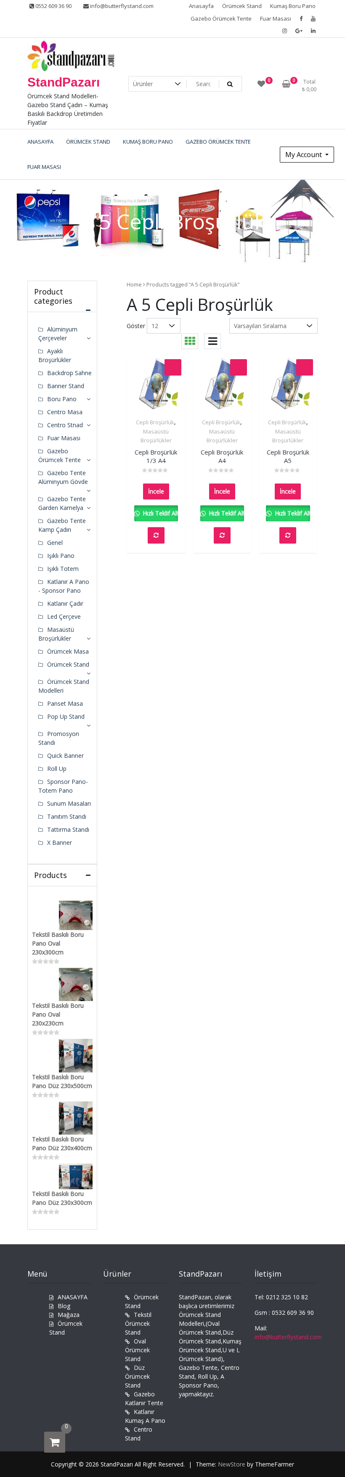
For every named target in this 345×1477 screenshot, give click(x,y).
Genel (55, 543)
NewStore (231, 1464)
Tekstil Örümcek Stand (138, 1323)
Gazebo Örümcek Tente (221, 18)
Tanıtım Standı (66, 816)
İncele (156, 491)
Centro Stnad (65, 425)
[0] (54, 1442)
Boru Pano (62, 399)
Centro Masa (64, 412)
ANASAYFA (73, 1297)
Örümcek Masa (68, 651)
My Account (304, 154)
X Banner (59, 842)
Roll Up (56, 769)
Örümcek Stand (242, 6)
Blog (64, 1306)
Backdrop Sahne (69, 373)
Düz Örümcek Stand (137, 1376)
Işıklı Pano (60, 556)
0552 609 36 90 (53, 6)
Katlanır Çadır (65, 603)
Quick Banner (65, 756)
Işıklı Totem (63, 569)
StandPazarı (63, 82)
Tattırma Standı (68, 829)
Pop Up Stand (66, 716)
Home (134, 284)
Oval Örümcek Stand (137, 1350)
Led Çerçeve (64, 616)
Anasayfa (201, 6)
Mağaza (69, 1315)
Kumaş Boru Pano (293, 6)
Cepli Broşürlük (155, 422)
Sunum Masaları (69, 803)
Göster (136, 326)
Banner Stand (65, 386)
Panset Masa (65, 703)
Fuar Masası (275, 18)
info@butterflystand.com (121, 6)
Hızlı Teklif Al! (159, 513)
